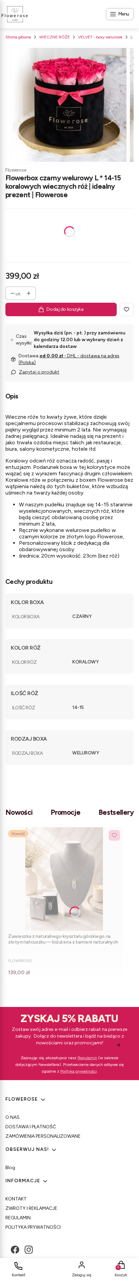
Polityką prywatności (78, 1071)
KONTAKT (16, 1199)
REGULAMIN (18, 1218)
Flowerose (15, 170)
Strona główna (18, 37)
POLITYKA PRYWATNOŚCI (33, 1227)
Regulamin (87, 1057)
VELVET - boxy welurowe (100, 37)
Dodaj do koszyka (65, 309)
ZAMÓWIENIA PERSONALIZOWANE (43, 1136)
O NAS (12, 1117)
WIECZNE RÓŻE (54, 37)
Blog (10, 1167)
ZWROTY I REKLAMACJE (31, 1208)
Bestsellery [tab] (116, 812)
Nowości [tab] (19, 812)
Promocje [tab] (65, 812)
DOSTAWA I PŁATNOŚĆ (30, 1127)
